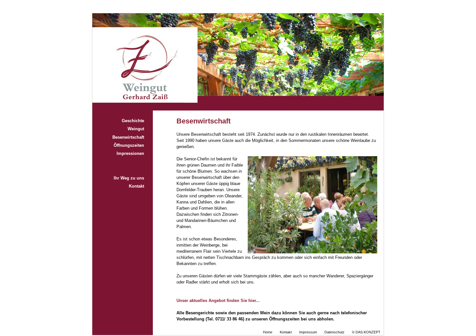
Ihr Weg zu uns (129, 178)
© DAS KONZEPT (366, 332)
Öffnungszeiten (129, 145)
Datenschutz (334, 332)
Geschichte (133, 121)
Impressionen (130, 153)
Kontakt (136, 186)
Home (267, 332)
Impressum (308, 332)
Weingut (136, 129)
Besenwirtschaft (128, 137)
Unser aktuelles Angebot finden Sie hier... (218, 300)
